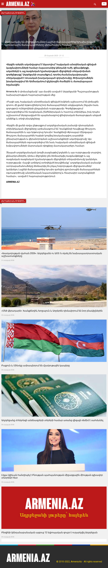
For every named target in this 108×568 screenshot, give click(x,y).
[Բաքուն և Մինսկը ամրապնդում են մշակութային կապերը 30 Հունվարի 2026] (54, 318)
